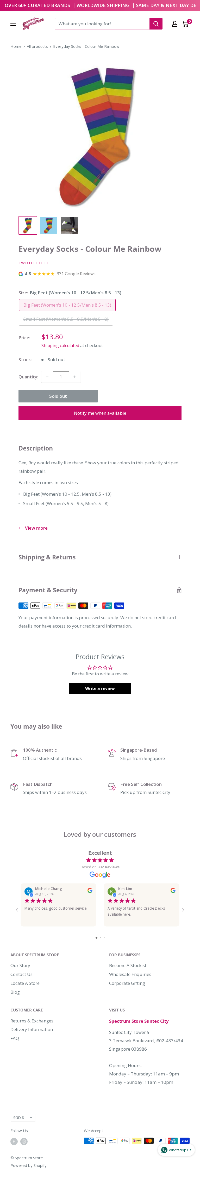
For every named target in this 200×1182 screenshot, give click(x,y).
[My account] (174, 24)
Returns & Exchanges (31, 1021)
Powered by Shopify (28, 1165)
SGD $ (18, 1117)
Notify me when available (100, 413)
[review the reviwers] (90, 892)
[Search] (155, 24)
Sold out (58, 396)
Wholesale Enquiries (130, 974)
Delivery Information (31, 1029)
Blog (15, 992)
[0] (185, 24)
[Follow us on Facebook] (14, 1141)
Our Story (20, 965)
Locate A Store (25, 983)
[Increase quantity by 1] (74, 376)
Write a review (100, 688)
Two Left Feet (33, 262)
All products (37, 46)
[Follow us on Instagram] (24, 1141)
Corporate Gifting (127, 983)
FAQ (14, 1038)
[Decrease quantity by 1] (47, 376)
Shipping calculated (60, 345)
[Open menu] (13, 24)
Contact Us (21, 974)
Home (16, 46)
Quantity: (28, 377)
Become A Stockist (127, 965)
